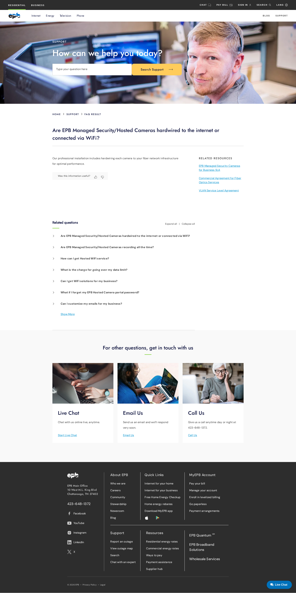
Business (38, 5)
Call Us (192, 435)
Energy (50, 15)
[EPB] (14, 16)
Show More (68, 314)
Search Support (152, 69)
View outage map (121, 548)
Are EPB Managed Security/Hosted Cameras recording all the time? (107, 247)
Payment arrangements (204, 511)
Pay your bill (197, 483)
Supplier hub (154, 569)
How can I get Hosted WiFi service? (85, 258)
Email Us (128, 435)
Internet (36, 15)
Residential (17, 5)
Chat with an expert (123, 562)
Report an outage (121, 541)
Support (281, 16)
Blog (266, 16)
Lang (280, 5)
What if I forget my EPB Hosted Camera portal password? (100, 292)
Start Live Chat (67, 435)
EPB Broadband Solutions (201, 547)
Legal (102, 584)
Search (114, 555)
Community (117, 497)
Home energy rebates (158, 504)
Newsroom (117, 511)
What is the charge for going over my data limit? (94, 270)
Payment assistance (159, 562)
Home (56, 114)
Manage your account (203, 490)
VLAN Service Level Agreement (219, 190)
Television (65, 15)
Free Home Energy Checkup (162, 497)
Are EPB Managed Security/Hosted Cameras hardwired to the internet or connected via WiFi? (125, 236)
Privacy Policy (90, 584)
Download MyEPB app (159, 511)
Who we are (117, 483)
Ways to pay (154, 555)
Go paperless (198, 504)
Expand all (171, 223)
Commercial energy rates (162, 548)
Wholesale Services (204, 559)
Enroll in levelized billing (204, 497)
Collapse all (188, 223)
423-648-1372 (79, 504)
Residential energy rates (162, 541)
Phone (80, 15)
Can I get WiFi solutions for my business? (89, 281)
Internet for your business (161, 490)
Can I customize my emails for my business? (91, 303)
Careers (115, 490)
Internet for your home (159, 483)
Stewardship (118, 504)
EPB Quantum (202, 535)
